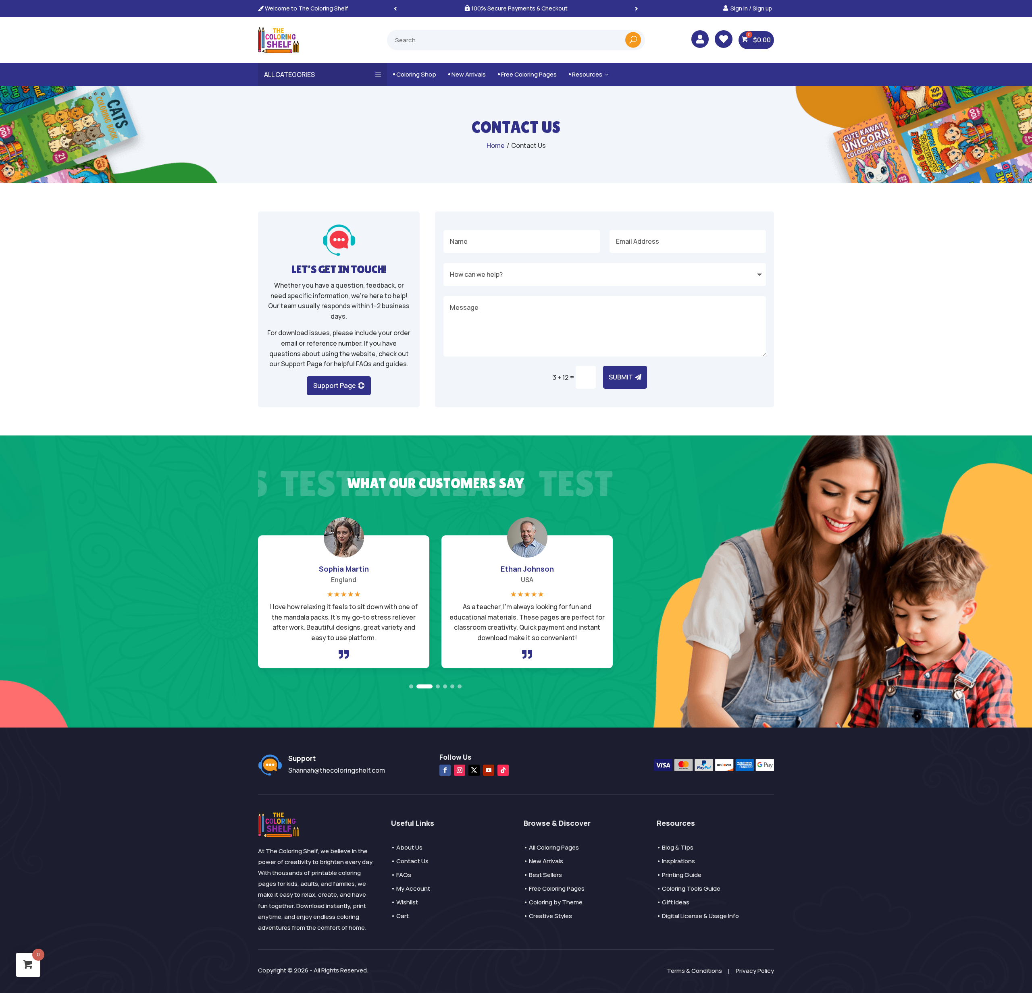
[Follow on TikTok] (503, 770)
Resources (589, 74)
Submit (621, 377)
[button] (636, 8)
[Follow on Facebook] (445, 770)
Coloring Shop (414, 74)
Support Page (334, 385)
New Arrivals (467, 74)
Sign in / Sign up (751, 8)
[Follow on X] (474, 770)
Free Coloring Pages (527, 74)
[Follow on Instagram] (459, 770)
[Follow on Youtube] (488, 770)
